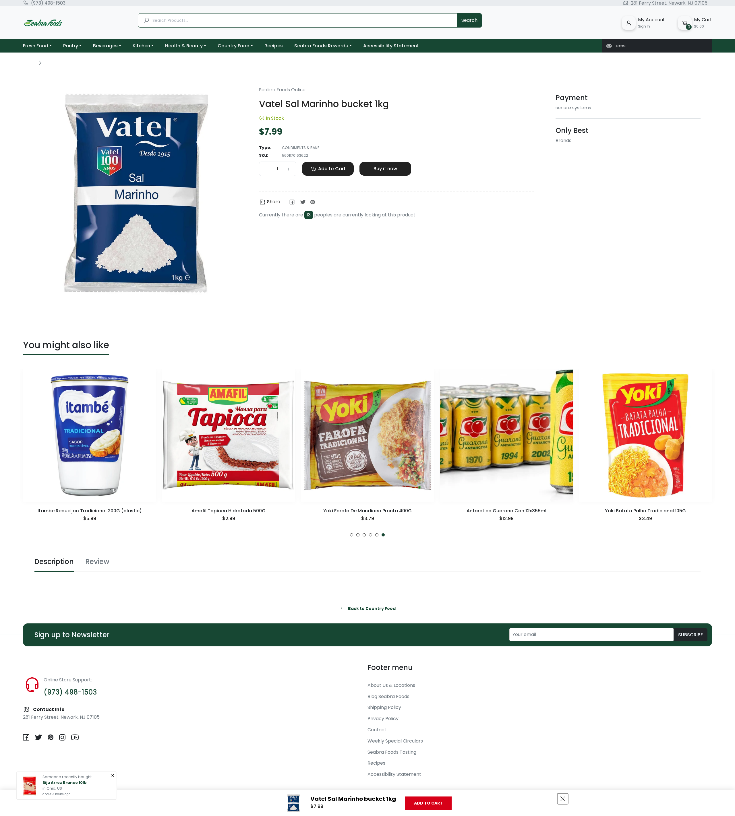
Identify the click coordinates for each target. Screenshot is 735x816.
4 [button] (370, 534)
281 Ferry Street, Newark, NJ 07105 (669, 3)
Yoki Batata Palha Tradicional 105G (506, 510)
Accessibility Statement (394, 774)
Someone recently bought (67, 777)
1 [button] (351, 534)
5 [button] (376, 534)
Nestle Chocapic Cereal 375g (645, 510)
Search (469, 20)
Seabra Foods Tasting (392, 752)
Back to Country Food (371, 608)
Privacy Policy (383, 718)
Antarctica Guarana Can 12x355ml (367, 510)
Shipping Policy (384, 707)
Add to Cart (428, 803)
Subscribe (690, 634)
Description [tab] (54, 561)
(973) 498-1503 (48, 3)
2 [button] (357, 534)
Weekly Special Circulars (395, 741)
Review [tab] (97, 561)
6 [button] (383, 534)
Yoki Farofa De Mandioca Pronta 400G (228, 510)
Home (29, 62)
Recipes (376, 763)
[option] (89, 453)
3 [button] (364, 534)
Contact (377, 729)
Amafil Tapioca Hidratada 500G (90, 510)
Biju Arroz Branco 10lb (64, 782)
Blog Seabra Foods (388, 696)
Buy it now (385, 168)
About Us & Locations (391, 685)
